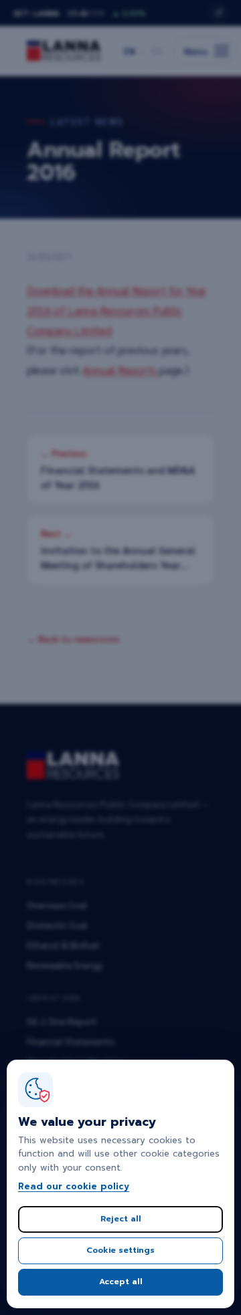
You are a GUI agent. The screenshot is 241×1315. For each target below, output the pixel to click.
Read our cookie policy (73, 1186)
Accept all (121, 1282)
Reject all (120, 1219)
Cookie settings (120, 1250)
